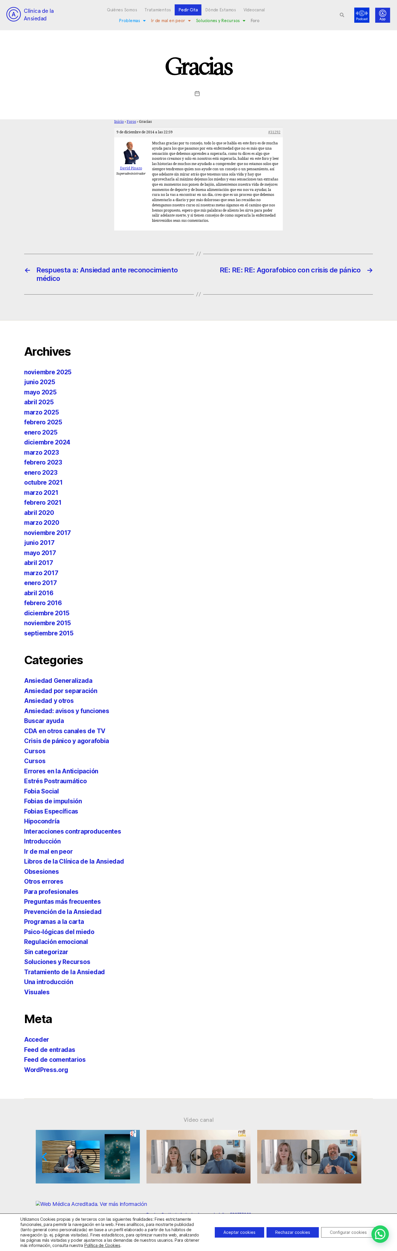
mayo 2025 (40, 392)
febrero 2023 (43, 462)
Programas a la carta (54, 921)
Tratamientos (157, 10)
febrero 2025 (43, 422)
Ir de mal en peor (168, 20)
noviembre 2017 (47, 532)
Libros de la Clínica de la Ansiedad (74, 861)
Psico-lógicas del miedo (59, 931)
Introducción (42, 841)
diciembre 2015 (46, 613)
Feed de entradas (49, 1049)
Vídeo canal (199, 1119)
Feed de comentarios (55, 1059)
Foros (131, 122)
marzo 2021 (41, 492)
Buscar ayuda (44, 720)
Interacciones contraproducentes (72, 831)
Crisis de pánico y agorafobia (66, 741)
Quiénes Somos (122, 10)
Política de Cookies (102, 1245)
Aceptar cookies (239, 1232)
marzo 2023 (41, 452)
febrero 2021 (43, 502)
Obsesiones (41, 871)
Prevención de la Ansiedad (62, 911)
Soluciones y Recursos (218, 20)
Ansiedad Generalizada (58, 680)
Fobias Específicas (51, 811)
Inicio (119, 122)
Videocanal (254, 10)
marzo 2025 (41, 412)
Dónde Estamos (220, 10)
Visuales (37, 992)
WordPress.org (46, 1069)
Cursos (34, 751)
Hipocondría (42, 821)
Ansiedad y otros (49, 700)
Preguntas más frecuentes (62, 901)
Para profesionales (51, 891)
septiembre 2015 (49, 633)
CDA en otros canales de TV (64, 731)
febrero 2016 (43, 603)
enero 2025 (40, 432)
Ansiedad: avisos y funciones (66, 711)
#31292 (274, 132)
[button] (342, 15)
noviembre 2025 (47, 372)
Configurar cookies (348, 1232)
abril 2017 (38, 562)
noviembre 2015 (47, 623)
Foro (255, 20)
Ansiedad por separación (60, 690)
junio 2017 (39, 542)
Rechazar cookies (292, 1232)
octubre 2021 (43, 482)
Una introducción (48, 982)
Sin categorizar (46, 952)
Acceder (36, 1039)
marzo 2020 (41, 522)
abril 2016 (38, 593)
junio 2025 (39, 382)
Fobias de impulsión (53, 801)
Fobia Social (41, 791)
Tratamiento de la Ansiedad (64, 972)
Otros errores (43, 881)
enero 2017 (40, 582)
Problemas (129, 20)
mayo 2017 (40, 553)
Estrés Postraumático (55, 781)
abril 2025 (38, 402)
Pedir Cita (188, 10)
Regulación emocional (56, 941)
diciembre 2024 (47, 442)
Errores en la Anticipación (61, 771)
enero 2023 (40, 472)
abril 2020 (39, 512)
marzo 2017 (41, 573)
